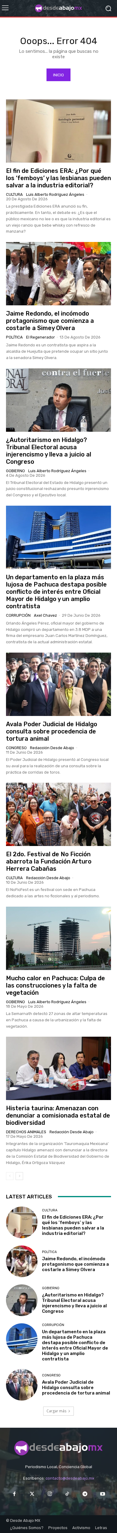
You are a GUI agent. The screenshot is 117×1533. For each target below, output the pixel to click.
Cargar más (56, 1411)
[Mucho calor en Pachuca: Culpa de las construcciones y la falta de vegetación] (58, 938)
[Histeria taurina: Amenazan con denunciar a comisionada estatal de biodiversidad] (58, 1068)
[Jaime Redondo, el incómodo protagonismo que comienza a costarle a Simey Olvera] (58, 273)
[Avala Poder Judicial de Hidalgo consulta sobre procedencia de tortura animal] (58, 684)
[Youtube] (103, 1494)
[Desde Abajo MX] (58, 8)
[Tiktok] (67, 1494)
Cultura (14, 194)
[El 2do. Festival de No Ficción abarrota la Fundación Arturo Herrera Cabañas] (58, 814)
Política (14, 337)
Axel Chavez (45, 615)
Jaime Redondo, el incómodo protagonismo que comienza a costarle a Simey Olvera (50, 321)
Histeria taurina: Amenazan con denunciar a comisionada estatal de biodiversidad (58, 1115)
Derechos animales (26, 1132)
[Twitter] (32, 1494)
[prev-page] (10, 1176)
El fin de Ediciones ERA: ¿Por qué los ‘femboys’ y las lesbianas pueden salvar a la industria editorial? (58, 178)
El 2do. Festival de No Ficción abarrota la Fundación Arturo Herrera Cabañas (49, 861)
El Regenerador (40, 337)
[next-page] (19, 1176)
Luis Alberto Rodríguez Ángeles (55, 194)
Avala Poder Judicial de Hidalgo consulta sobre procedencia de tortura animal (51, 731)
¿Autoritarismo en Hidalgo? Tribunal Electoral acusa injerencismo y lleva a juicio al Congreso (48, 450)
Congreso (16, 748)
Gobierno (15, 471)
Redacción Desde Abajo (52, 748)
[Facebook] (14, 1494)
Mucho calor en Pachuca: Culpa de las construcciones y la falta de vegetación (55, 985)
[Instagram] (49, 1494)
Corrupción (18, 615)
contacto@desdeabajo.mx (70, 1478)
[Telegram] (85, 1494)
